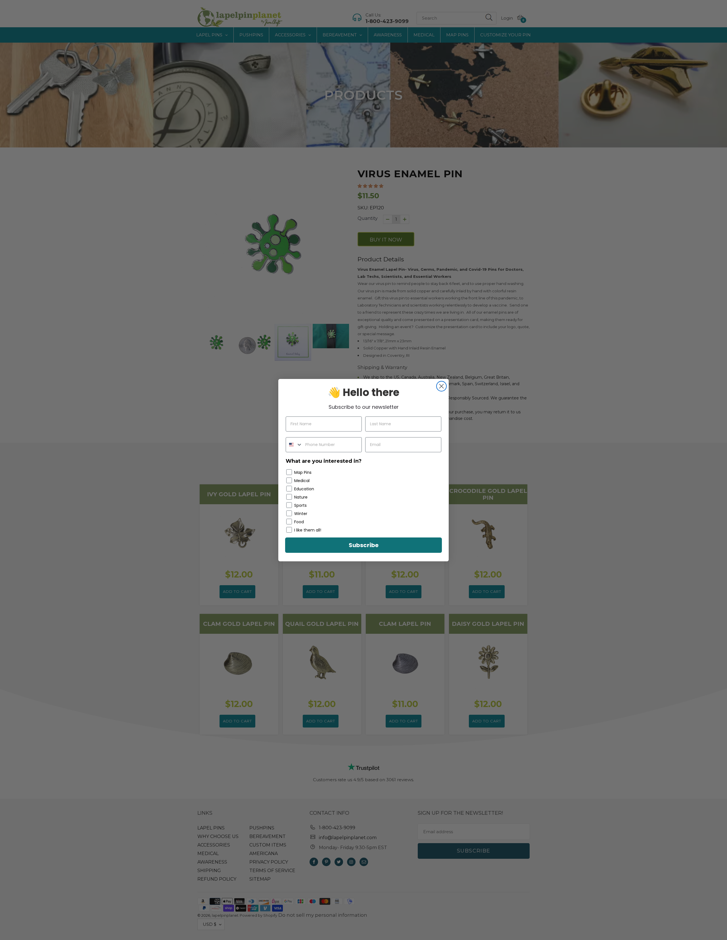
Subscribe (364, 545)
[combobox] (294, 444)
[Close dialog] (441, 386)
